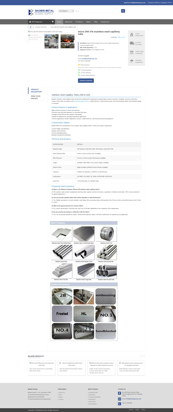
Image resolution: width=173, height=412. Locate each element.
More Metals (93, 404)
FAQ (60, 395)
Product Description (36, 90)
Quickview (42, 361)
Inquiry (61, 399)
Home (59, 22)
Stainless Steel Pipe (41, 27)
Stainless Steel (93, 392)
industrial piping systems (82, 101)
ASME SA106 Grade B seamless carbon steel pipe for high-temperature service (99, 371)
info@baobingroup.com (89, 59)
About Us (62, 392)
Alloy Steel (92, 402)
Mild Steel (92, 395)
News (60, 397)
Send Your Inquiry (35, 97)
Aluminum (92, 399)
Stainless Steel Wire (95, 397)
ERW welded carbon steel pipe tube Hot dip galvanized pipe (129, 370)
